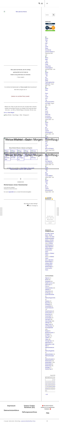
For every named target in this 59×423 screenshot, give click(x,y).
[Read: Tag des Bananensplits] (46, 129)
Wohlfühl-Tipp (48, 369)
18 (47, 386)
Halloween (47, 322)
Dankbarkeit (48, 281)
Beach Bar (47, 302)
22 (53, 386)
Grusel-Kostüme (48, 311)
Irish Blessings (48, 326)
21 (51, 386)
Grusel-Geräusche (49, 307)
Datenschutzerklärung (12, 410)
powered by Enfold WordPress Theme (28, 421)
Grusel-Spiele (48, 317)
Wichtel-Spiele (48, 364)
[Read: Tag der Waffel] (46, 174)
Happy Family (48, 324)
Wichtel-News (48, 362)
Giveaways (47, 304)
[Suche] (38, 3)
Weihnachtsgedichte (49, 350)
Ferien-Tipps (48, 284)
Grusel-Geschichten (49, 294)
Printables (47, 334)
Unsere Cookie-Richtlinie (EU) (29, 406)
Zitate (24, 169)
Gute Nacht (47, 319)
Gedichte (47, 289)
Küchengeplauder (49, 327)
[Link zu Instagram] (49, 3)
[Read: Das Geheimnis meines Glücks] (46, 159)
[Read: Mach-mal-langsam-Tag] (46, 146)
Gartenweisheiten (49, 288)
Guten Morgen (48, 321)
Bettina (46, 240)
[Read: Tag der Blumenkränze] (46, 187)
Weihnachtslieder (49, 354)
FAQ (47, 413)
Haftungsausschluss (29, 412)
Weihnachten (48, 342)
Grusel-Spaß (48, 316)
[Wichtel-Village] (15, 3)
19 (48, 386)
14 (51, 384)
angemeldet (11, 192)
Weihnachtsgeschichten (50, 297)
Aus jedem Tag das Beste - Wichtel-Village (49, 235)
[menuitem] (38, 3)
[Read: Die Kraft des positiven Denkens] (46, 48)
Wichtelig (47, 367)
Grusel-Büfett (48, 306)
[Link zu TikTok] (52, 3)
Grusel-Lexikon (48, 312)
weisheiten (29, 169)
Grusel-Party (48, 314)
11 (47, 384)
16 (54, 384)
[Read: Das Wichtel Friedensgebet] (46, 64)
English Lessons (49, 283)
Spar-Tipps (47, 336)
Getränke (47, 301)
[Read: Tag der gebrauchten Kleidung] (46, 80)
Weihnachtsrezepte (49, 355)
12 (48, 384)
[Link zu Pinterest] (47, 3)
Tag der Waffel (48, 175)
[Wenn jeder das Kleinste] (20, 36)
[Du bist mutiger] (1, 211)
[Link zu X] (54, 3)
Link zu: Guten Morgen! (9, 112)
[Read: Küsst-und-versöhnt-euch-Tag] (46, 100)
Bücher (46, 279)
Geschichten (48, 291)
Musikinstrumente (49, 332)
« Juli (46, 394)
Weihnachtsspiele (49, 359)
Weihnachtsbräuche (49, 347)
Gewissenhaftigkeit (14, 169)
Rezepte (47, 331)
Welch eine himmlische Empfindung (48, 116)
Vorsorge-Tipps (48, 341)
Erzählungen (48, 293)
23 (54, 386)
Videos (46, 339)
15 (53, 384)
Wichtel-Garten (48, 360)
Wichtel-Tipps (48, 365)
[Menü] (42, 3)
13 (50, 384)
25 (47, 388)
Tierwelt (47, 337)
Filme (46, 286)
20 (50, 386)
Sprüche (21, 169)
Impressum (11, 405)
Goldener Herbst (48, 263)
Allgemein (47, 278)
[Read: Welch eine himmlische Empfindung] (46, 113)
